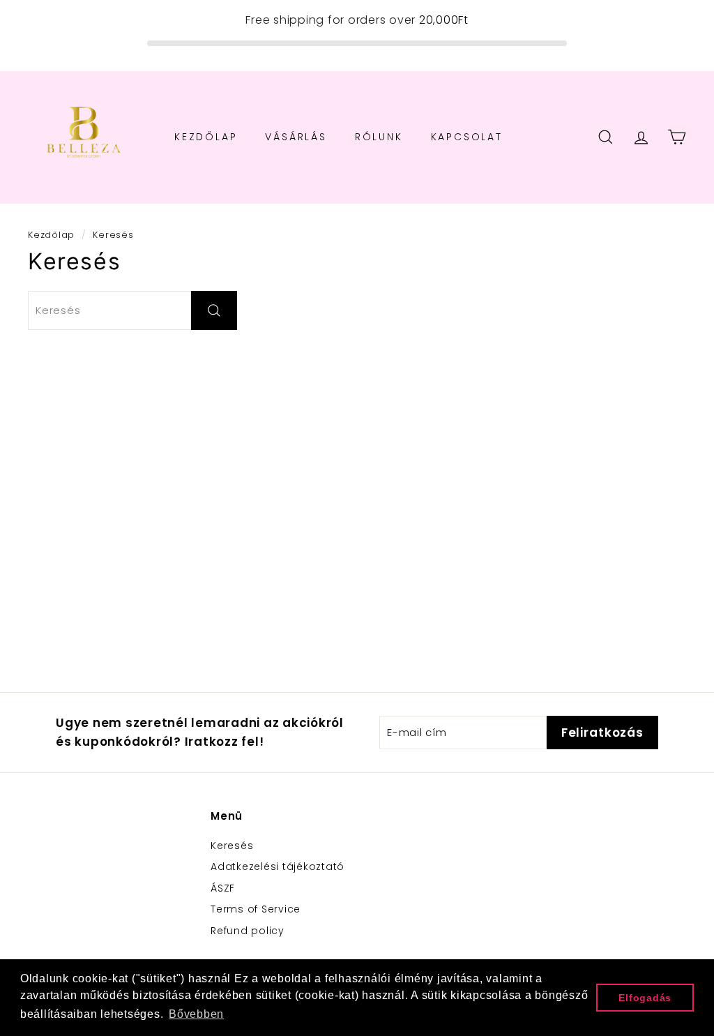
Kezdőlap (205, 137)
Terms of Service (256, 909)
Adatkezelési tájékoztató (277, 866)
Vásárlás (295, 137)
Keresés (232, 846)
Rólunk (379, 137)
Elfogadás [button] (644, 997)
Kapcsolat (467, 137)
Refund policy (247, 931)
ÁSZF (223, 888)
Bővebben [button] (196, 1014)
